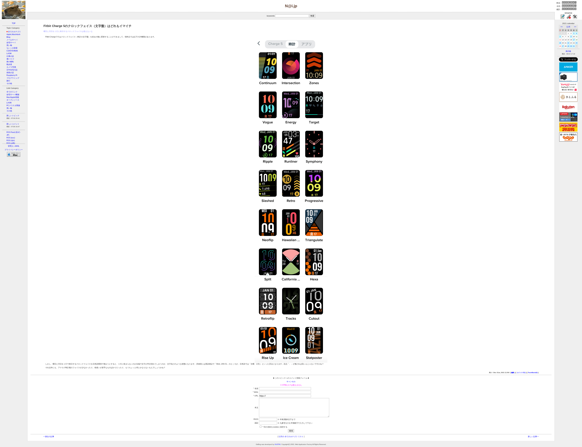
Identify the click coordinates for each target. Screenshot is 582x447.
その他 (9, 83)
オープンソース (13, 100)
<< (561, 27)
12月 (568, 27)
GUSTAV (278, 444)
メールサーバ (12, 40)
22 (568, 43)
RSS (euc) (11, 138)
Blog (8, 37)
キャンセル (291, 381)
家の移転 (10, 62)
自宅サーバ (11, 43)
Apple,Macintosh (13, 34)
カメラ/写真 (11, 67)
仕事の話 (10, 56)
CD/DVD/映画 (12, 51)
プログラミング (13, 78)
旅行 (8, 81)
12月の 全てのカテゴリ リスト (291, 436)
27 (563, 46)
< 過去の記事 (48, 436)
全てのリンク (12, 92)
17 (574, 40)
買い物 (9, 45)
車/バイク (10, 59)
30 (571, 46)
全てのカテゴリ (14, 32)
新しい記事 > (533, 436)
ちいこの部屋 (12, 48)
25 (576, 43)
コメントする (521, 372)
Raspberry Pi (12, 75)
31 (574, 46)
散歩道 (9, 64)
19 (560, 43)
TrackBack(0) (533, 372)
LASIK (9, 53)
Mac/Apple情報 (13, 97)
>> (575, 27)
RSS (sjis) (11, 140)
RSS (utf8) (11, 143)
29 (568, 46)
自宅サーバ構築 (13, 94)
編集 (512, 372)
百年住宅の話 (12, 70)
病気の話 (10, 73)
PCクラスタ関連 (13, 105)
